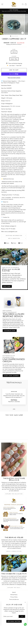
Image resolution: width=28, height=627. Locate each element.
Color (14, 56)
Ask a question (14, 238)
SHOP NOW (7, 286)
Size (14, 49)
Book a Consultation (14, 551)
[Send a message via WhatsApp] (25, 624)
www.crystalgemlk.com (10, 231)
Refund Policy (13, 594)
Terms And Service (14, 599)
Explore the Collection (13, 493)
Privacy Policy (14, 597)
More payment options (14, 77)
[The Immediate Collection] (14, 563)
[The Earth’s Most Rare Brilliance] (14, 459)
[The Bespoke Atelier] (14, 516)
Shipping (8, 44)
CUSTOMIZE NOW (9, 330)
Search (14, 592)
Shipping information (14, 235)
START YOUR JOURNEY (11, 375)
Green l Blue (14, 59)
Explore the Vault (14, 587)
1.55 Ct (14, 52)
